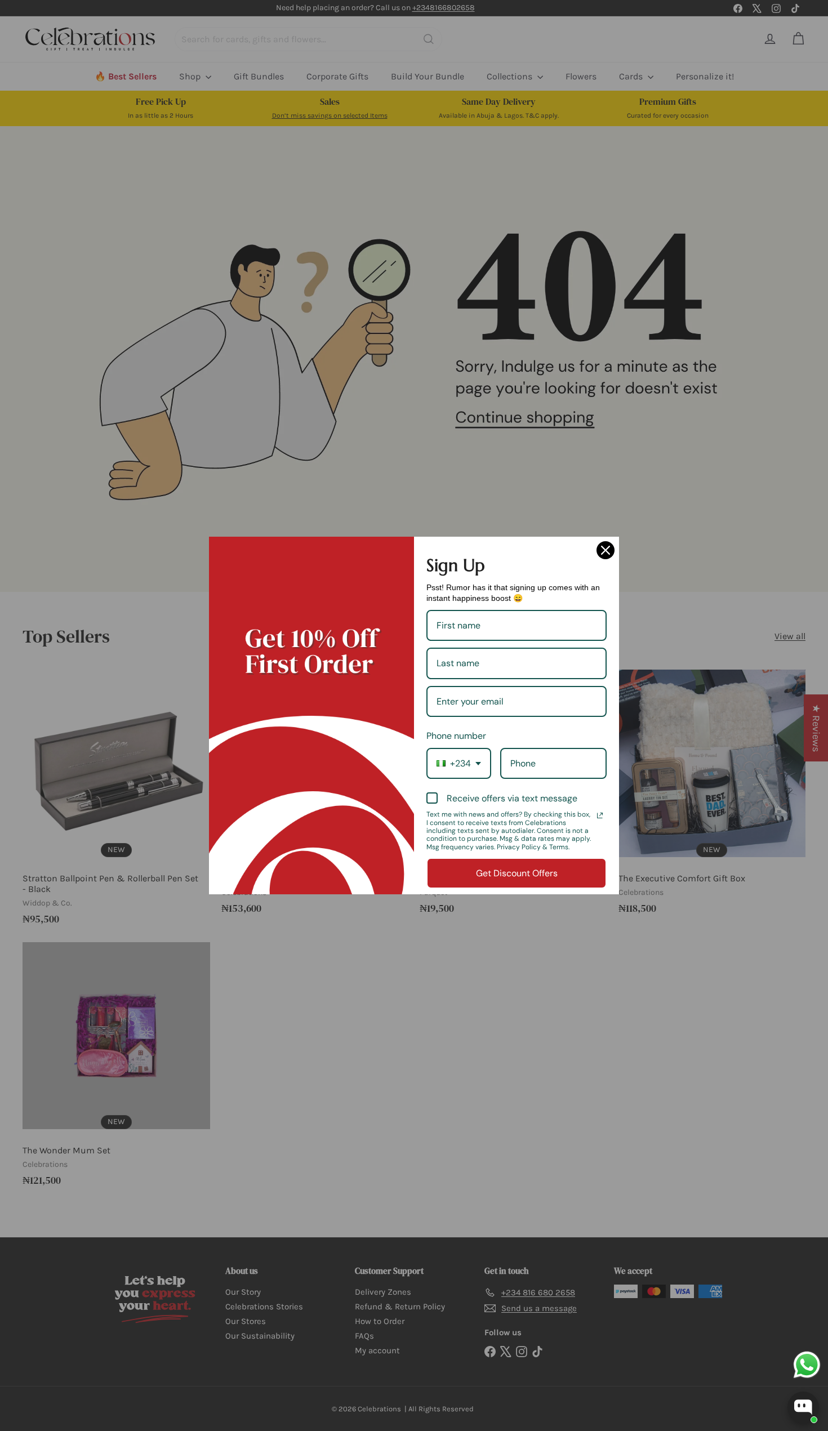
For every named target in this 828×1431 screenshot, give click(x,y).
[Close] (605, 550)
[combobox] (458, 763)
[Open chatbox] (803, 1407)
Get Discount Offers (517, 873)
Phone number (456, 736)
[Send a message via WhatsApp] (806, 1364)
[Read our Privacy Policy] (600, 815)
